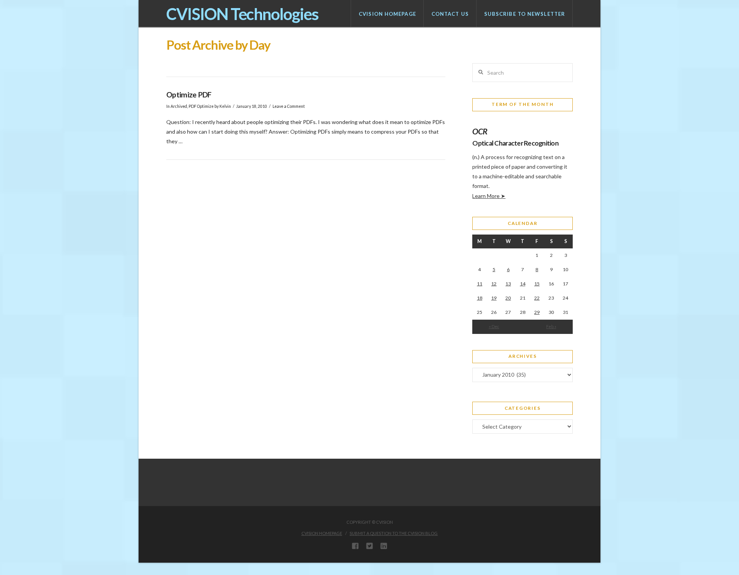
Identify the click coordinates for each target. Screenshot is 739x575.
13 (508, 284)
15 (537, 284)
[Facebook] (355, 545)
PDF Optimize (201, 106)
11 (479, 284)
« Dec (494, 326)
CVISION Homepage (321, 533)
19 (494, 298)
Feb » (551, 326)
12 (494, 284)
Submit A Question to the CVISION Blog (393, 533)
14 (522, 284)
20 (508, 298)
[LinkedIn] (384, 545)
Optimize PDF (189, 94)
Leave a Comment (289, 106)
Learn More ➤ (488, 196)
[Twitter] (369, 545)
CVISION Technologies (242, 14)
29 (537, 312)
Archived (179, 106)
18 (479, 298)
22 (537, 298)
